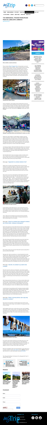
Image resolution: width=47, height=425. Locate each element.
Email (4, 397)
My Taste (17, 12)
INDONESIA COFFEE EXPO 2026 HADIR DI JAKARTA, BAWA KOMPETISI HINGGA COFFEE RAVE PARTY (38, 59)
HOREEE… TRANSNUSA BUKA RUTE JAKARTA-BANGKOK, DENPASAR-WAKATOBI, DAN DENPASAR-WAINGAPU (37, 87)
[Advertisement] (23, 30)
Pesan (4, 402)
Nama (4, 393)
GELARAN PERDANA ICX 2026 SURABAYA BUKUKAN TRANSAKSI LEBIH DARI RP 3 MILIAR (38, 97)
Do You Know (6, 14)
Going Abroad (10, 12)
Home (4, 12)
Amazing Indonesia (29, 12)
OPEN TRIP (23, 14)
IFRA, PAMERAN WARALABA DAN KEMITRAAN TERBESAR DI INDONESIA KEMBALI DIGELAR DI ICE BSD (38, 68)
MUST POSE (17, 14)
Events (12, 14)
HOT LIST (37, 12)
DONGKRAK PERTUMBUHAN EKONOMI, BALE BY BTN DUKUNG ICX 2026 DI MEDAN (37, 77)
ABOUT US (28, 14)
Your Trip (22, 12)
